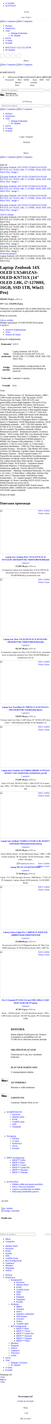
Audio (13, 1355)
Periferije (15, 1304)
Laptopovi (12, 253)
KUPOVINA (12, 1182)
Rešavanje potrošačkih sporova (25, 1191)
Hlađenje (20, 1297)
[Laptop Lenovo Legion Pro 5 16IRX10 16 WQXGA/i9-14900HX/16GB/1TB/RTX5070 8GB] (25, 908)
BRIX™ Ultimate (20, 1172)
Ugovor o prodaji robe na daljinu (26, 1189)
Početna (15, 1138)
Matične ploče (18, 1117)
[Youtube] (19, 1227)
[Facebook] (4, 1227)
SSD (14, 1124)
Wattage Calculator (19, 1363)
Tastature (20, 1309)
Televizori (15, 1353)
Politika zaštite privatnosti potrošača (27, 1184)
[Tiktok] (26, 1227)
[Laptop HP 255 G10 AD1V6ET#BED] (25, 863)
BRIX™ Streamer (20, 1170)
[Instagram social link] (7, 55)
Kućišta (19, 1302)
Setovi (19, 1311)
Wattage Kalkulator (19, 33)
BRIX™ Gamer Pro (21, 1167)
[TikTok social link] (18, 55)
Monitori (14, 1343)
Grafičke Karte (22, 1289)
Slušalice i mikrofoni (25, 1314)
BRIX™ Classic (19, 1165)
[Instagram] (12, 1227)
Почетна (4, 253)
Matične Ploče (22, 1285)
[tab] (15, 330)
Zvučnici (20, 1319)
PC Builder (16, 35)
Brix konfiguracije (19, 1326)
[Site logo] (8, 21)
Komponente (16, 1280)
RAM (14, 1119)
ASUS (15, 344)
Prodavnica (17, 1143)
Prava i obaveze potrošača (23, 1187)
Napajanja (16, 1126)
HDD (18, 1292)
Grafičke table (22, 1324)
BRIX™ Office (19, 1160)
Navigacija (11, 1136)
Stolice (19, 1321)
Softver (14, 1348)
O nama (15, 1141)
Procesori (16, 1114)
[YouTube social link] (13, 55)
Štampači (15, 1345)
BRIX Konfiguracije (15, 1158)
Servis (15, 1146)
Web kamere (21, 1316)
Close (2, 1377)
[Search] (46, 90)
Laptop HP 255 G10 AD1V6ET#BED (25, 867)
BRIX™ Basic (18, 1162)
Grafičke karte (18, 1122)
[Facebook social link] (2, 55)
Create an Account (25, 1401)
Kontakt (15, 1148)
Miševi (19, 1307)
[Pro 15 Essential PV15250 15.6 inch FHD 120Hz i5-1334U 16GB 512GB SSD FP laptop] (25, 974)
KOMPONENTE (14, 1112)
